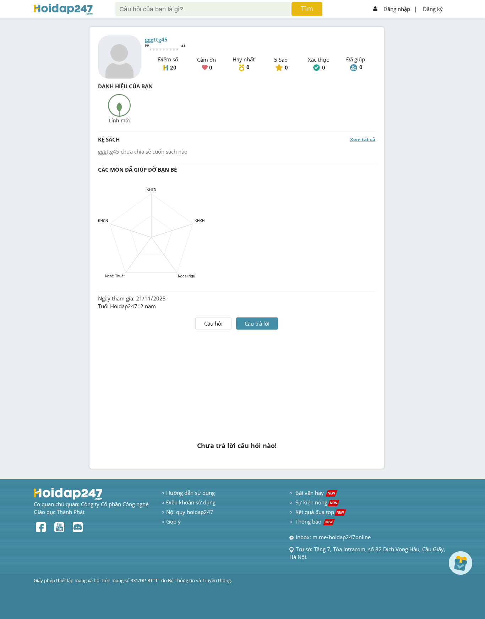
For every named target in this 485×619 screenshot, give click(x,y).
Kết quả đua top (319, 511)
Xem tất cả (362, 139)
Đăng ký (433, 8)
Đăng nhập (396, 8)
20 (173, 67)
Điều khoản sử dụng (191, 502)
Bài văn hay (314, 492)
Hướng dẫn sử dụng (190, 492)
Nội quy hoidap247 (189, 511)
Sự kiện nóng (316, 502)
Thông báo (314, 521)
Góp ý (173, 521)
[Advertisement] (236, 383)
